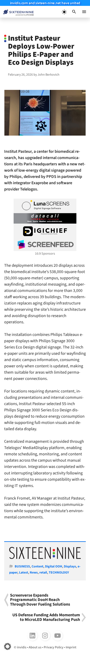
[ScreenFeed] (45, 244)
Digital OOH (53, 566)
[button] (74, 12)
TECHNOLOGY (59, 572)
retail (43, 572)
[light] (64, 12)
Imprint (71, 647)
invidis (21, 647)
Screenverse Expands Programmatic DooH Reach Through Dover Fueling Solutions (40, 600)
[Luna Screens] (45, 205)
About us (35, 647)
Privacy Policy (53, 647)
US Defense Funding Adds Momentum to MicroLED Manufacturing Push (46, 617)
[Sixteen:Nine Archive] (45, 558)
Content (37, 566)
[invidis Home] (17, 12)
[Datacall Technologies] (45, 218)
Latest (23, 572)
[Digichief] (45, 231)
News (34, 572)
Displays (70, 566)
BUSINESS (22, 566)
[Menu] (84, 12)
